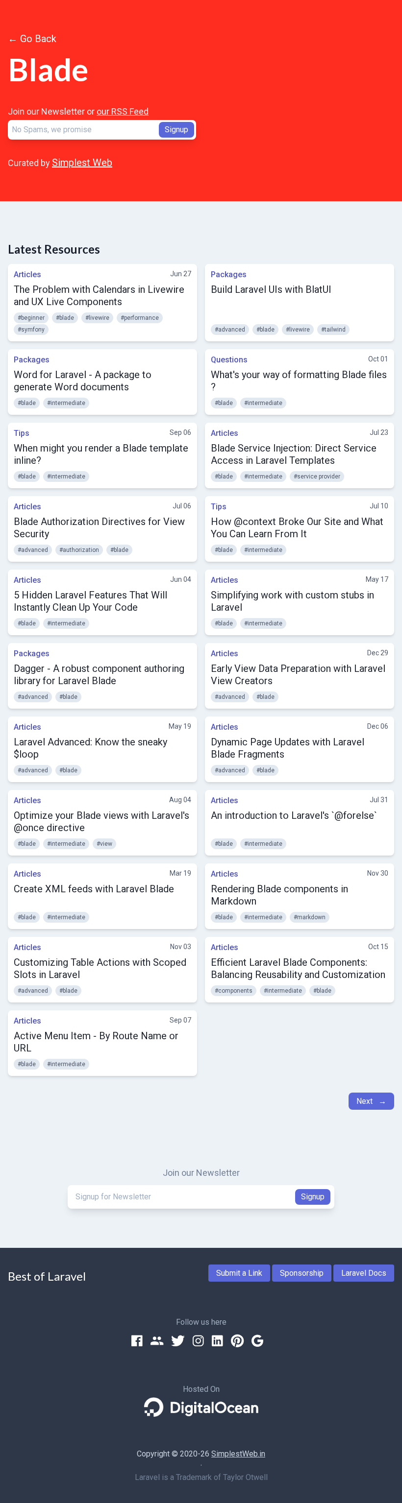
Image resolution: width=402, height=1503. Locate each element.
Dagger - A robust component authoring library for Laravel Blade (99, 675)
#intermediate (66, 403)
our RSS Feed (123, 111)
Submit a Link (239, 1273)
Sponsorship (302, 1273)
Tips (21, 433)
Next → (371, 1101)
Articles (27, 274)
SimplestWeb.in (238, 1453)
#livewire (97, 317)
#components (233, 990)
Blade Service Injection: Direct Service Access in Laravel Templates (294, 454)
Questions (229, 359)
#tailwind (333, 329)
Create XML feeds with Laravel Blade (94, 889)
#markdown (310, 917)
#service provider (317, 476)
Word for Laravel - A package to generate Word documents (82, 381)
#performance (140, 317)
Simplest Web (82, 162)
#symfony (31, 329)
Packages (229, 274)
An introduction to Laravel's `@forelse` (294, 815)
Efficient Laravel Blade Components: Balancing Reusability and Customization (298, 968)
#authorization (79, 550)
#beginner (31, 317)
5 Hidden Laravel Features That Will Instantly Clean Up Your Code (90, 601)
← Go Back (32, 39)
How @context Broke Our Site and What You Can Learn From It (297, 528)
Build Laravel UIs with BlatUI (271, 289)
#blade (65, 317)
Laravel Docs (363, 1273)
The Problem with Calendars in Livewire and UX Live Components (99, 296)
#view (104, 843)
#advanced (230, 329)
